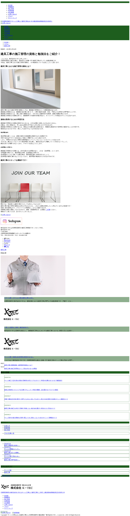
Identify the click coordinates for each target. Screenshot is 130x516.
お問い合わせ (12, 14)
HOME (10, 5)
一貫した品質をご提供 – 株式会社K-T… (16, 327)
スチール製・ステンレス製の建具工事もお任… (19, 298)
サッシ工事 (7, 470)
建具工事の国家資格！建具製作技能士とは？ (18, 365)
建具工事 (7, 46)
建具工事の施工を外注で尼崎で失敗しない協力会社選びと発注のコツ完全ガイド (29, 408)
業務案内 (11, 7)
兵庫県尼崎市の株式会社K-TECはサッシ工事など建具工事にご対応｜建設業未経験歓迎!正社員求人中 (33, 492)
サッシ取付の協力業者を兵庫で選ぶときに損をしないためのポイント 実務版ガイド (30, 417)
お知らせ (7, 426)
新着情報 (7, 428)
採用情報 (11, 10)
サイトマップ (12, 18)
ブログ (10, 16)
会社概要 (11, 12)
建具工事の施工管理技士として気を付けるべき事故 (20, 368)
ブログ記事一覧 (9, 433)
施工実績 (11, 8)
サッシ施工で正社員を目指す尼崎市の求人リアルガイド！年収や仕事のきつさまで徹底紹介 (33, 380)
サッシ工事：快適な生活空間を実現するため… (19, 357)
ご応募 (48, 209)
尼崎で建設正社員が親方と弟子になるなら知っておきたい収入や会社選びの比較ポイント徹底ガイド (36, 399)
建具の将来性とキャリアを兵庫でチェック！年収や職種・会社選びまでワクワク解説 (31, 390)
